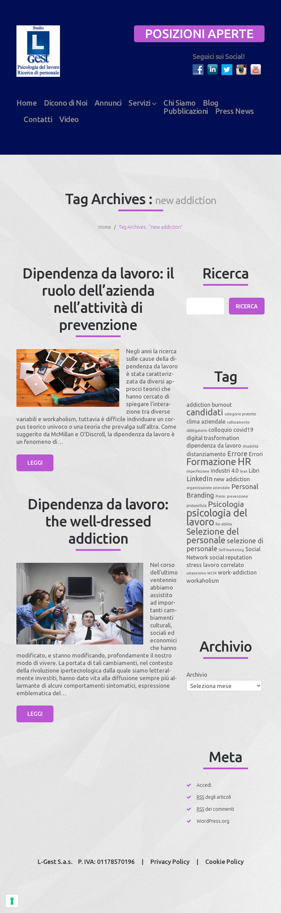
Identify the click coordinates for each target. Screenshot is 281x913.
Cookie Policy (224, 861)
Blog (211, 103)
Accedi (204, 785)
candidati (204, 412)
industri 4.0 (225, 470)
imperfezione (197, 471)
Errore (237, 454)
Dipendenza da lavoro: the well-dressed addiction (98, 521)
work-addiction (237, 572)
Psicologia (226, 503)
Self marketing (231, 550)
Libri (254, 470)
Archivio (196, 674)
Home (26, 103)
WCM (212, 573)
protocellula (196, 505)
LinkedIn (199, 479)
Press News (234, 111)
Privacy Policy (170, 861)
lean (243, 471)
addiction (198, 405)
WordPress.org (213, 821)
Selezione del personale (212, 535)
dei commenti (215, 809)
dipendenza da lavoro (213, 445)
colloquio (220, 430)
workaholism (202, 581)
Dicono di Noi (65, 103)
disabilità (250, 446)
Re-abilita (224, 524)
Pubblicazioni (185, 111)
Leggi (34, 463)
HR (244, 461)
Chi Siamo (179, 103)
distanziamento (206, 454)
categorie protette (240, 414)
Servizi (139, 103)
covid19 (243, 430)
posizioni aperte (199, 33)
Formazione (211, 461)
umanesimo (196, 573)
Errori (256, 454)
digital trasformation (212, 438)
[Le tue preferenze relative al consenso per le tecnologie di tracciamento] (12, 901)
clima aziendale (205, 421)
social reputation (230, 557)
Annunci (108, 103)
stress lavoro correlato (215, 565)
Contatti (38, 119)
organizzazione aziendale (208, 488)
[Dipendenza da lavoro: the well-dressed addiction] (79, 603)
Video (69, 119)
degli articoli (214, 797)
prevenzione (237, 496)
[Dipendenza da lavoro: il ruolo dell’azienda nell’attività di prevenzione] (67, 378)
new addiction (232, 479)
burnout (222, 405)
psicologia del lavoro (216, 517)
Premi (220, 496)
